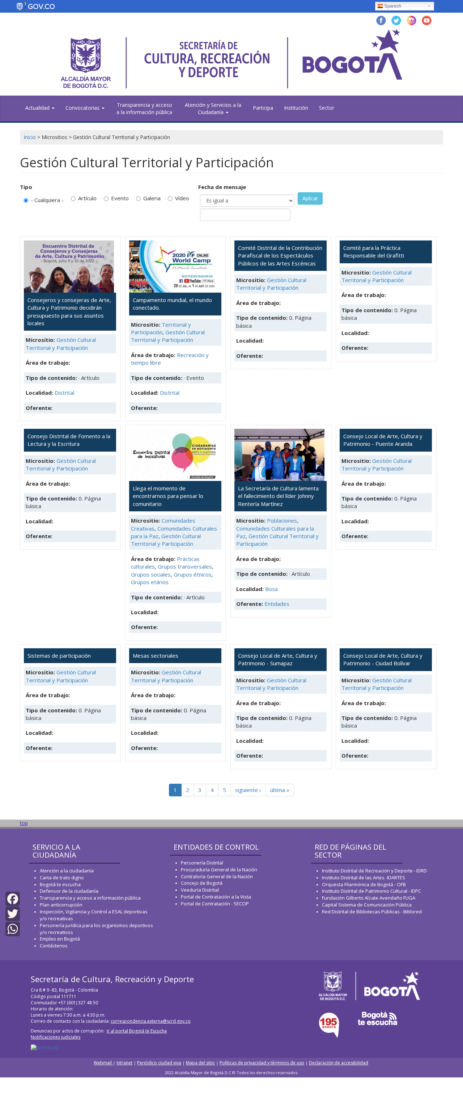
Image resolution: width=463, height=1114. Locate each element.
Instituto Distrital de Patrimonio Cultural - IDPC (371, 891)
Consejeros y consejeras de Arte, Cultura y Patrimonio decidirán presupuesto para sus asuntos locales (69, 311)
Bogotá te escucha (60, 884)
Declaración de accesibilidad (338, 1063)
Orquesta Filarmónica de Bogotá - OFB (364, 884)
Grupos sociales (151, 574)
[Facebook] (12, 898)
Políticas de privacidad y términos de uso (262, 1063)
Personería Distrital (202, 862)
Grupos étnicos (193, 574)
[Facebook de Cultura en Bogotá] (381, 19)
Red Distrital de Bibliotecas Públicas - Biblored (372, 911)
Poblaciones (282, 520)
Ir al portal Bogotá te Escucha (137, 1031)
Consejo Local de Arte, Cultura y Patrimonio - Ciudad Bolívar (382, 659)
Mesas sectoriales (155, 655)
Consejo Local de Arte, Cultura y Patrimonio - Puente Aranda (382, 439)
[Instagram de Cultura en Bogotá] (411, 19)
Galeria (152, 198)
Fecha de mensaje (222, 186)
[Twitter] (12, 913)
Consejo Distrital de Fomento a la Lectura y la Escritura (68, 439)
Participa (263, 107)
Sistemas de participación (59, 655)
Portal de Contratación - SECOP (215, 903)
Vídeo (182, 198)
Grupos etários (150, 582)
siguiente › (248, 789)
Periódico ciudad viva (159, 1063)
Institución (296, 107)
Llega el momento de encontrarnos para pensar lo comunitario (168, 496)
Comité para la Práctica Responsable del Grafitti (373, 251)
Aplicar (310, 198)
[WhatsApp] (12, 928)
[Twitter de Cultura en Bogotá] (396, 19)
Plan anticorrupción (61, 904)
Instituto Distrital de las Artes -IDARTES (364, 877)
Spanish (392, 6)
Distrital (64, 392)
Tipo (26, 186)
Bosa (271, 588)
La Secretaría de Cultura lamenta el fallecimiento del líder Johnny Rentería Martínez (278, 496)
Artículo (87, 198)
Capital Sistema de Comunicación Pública (367, 904)
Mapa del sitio (200, 1063)
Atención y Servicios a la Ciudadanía (213, 108)
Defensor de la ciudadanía (69, 891)
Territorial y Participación (161, 328)
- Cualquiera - (47, 200)
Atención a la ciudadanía (67, 870)
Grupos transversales (185, 566)
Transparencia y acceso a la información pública (144, 108)
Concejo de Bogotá (201, 883)
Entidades (276, 603)
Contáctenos (54, 945)
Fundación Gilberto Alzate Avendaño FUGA (368, 898)
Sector (326, 107)
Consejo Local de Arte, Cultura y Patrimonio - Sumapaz (277, 659)
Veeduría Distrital (200, 890)
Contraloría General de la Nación (217, 876)
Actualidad (38, 107)
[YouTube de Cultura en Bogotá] (427, 19)
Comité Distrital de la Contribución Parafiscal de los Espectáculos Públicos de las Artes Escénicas (280, 255)
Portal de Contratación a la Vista (216, 896)
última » (279, 789)
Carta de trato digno (62, 877)
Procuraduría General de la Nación (219, 869)
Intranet (124, 1063)
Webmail (103, 1063)
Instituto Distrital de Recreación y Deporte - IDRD (374, 870)
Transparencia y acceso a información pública (90, 898)
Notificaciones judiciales (55, 1037)
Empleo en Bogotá (60, 938)
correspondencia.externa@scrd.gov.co (151, 1021)
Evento (120, 198)
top (24, 823)
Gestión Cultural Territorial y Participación (61, 343)
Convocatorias (83, 107)
